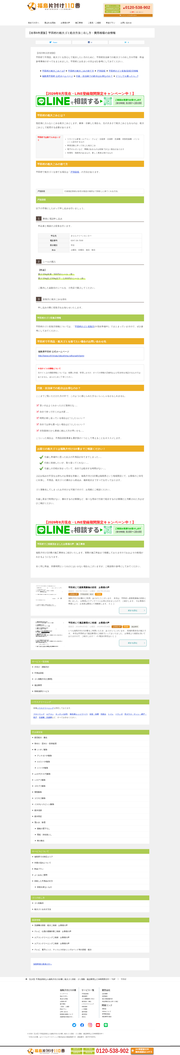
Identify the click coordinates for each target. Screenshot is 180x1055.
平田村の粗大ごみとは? (53, 71)
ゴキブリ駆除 (39, 786)
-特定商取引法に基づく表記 (110, 1001)
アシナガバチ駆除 (44, 756)
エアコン (50, 714)
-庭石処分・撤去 (86, 1001)
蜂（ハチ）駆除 (40, 750)
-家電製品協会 (106, 1014)
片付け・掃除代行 (41, 667)
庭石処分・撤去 (40, 737)
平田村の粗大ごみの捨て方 (81, 71)
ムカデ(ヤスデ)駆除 (42, 774)
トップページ (64, 993)
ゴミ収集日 (39, 903)
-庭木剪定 (84, 1014)
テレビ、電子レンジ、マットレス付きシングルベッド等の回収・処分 (63, 950)
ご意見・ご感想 (94, 23)
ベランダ (119, 714)
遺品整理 (135, 627)
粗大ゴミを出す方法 (42, 909)
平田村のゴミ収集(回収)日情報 (123, 71)
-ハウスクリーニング (88, 1004)
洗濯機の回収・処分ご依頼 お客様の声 (51, 925)
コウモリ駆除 (39, 798)
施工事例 (79, 23)
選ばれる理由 (49, 23)
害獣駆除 (38, 792)
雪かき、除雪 (39, 822)
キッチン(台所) (61, 714)
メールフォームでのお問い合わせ (129, 15)
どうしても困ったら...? (127, 76)
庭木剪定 (38, 816)
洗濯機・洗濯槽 (45, 717)
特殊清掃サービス (41, 691)
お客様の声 (65, 23)
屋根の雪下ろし (43, 829)
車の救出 (40, 841)
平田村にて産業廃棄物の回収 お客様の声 (89, 587)
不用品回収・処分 (87, 594)
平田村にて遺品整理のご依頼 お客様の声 (89, 623)
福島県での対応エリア (43, 857)
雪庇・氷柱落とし (44, 835)
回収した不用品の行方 (43, 881)
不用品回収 (39, 673)
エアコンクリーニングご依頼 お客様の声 (51, 937)
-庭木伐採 (84, 1011)
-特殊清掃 (84, 1006)
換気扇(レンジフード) (79, 714)
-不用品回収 (85, 993)
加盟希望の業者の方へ (42, 964)
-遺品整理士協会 (106, 1016)
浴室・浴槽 (94, 714)
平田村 (98, 594)
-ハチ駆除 (84, 1009)
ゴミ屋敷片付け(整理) (43, 679)
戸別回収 (101, 71)
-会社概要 (105, 993)
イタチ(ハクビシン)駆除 (44, 804)
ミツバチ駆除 (42, 768)
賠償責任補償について (66, 1014)
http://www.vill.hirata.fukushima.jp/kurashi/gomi (61, 356)
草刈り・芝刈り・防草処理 (45, 743)
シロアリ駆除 (39, 780)
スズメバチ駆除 (43, 762)
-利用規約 (105, 996)
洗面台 (103, 714)
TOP (71, 979)
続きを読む (133, 610)
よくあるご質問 (40, 875)
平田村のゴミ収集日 (84, 326)
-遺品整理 (84, 996)
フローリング (38, 714)
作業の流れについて (42, 863)
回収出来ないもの (44, 887)
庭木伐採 (38, 810)
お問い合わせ (126, 23)
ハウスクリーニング (45, 708)
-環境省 (104, 1009)
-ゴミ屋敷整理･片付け (88, 999)
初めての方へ (33, 23)
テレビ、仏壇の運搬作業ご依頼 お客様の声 (52, 931)
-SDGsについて (106, 1011)
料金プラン (110, 23)
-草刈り (84, 1017)
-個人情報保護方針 (107, 999)
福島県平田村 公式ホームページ (57, 76)
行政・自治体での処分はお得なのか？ (94, 76)
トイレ (110, 714)
